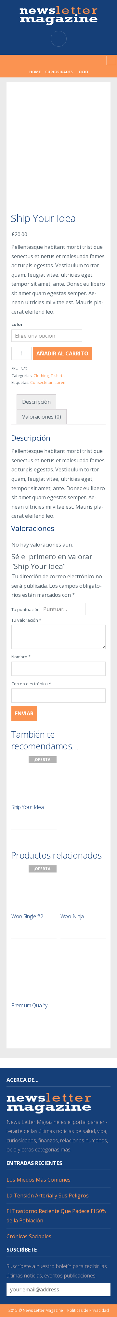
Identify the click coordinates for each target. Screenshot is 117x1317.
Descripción (36, 401)
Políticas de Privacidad (88, 1310)
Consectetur (41, 382)
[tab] (36, 402)
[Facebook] (43, 60)
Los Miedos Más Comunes (38, 1179)
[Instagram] (53, 60)
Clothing (41, 375)
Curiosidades (59, 71)
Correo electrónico (31, 684)
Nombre (21, 657)
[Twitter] (63, 60)
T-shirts (57, 375)
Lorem (61, 382)
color (17, 324)
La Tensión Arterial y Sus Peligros (47, 1195)
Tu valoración (26, 620)
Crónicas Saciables (28, 1236)
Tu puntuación (25, 609)
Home (35, 71)
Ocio (83, 71)
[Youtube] (74, 60)
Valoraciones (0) (41, 416)
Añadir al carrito (62, 353)
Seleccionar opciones (48, 821)
